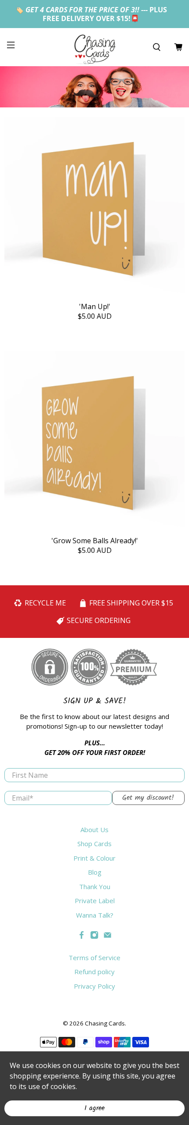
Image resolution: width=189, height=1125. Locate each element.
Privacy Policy (94, 986)
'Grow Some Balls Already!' (94, 540)
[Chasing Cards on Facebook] (81, 936)
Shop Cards (94, 843)
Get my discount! (148, 797)
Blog (95, 872)
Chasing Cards (105, 1023)
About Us (94, 829)
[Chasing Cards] (94, 47)
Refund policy (94, 971)
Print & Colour (94, 858)
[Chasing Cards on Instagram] (94, 936)
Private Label (95, 900)
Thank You (94, 886)
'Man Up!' (94, 306)
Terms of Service (94, 957)
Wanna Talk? (94, 915)
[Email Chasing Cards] (107, 936)
